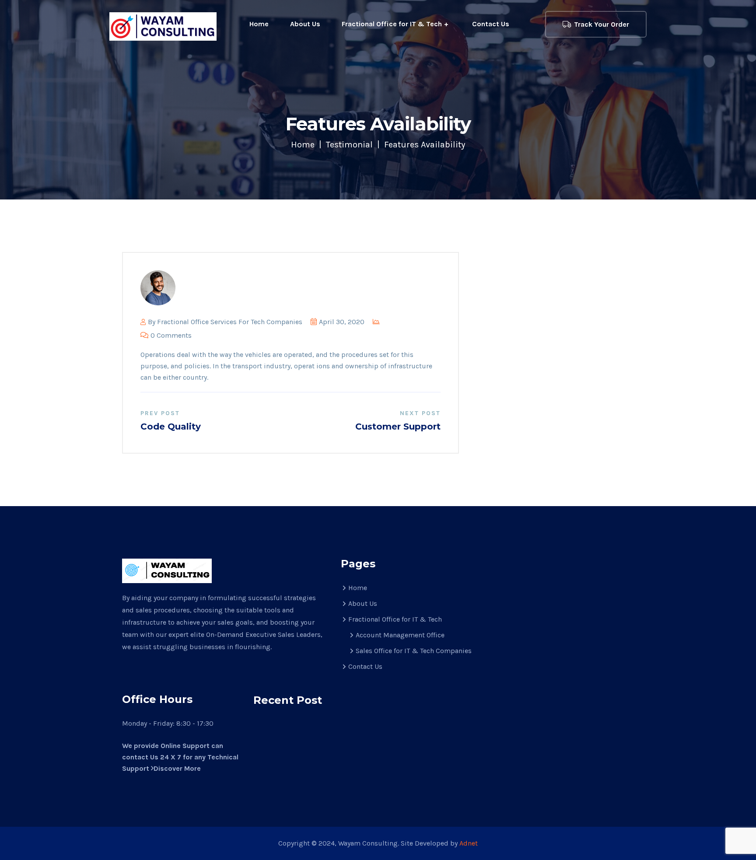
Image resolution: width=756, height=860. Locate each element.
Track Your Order (601, 24)
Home (259, 24)
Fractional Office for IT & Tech (392, 24)
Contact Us (490, 24)
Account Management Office (400, 635)
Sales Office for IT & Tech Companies (414, 651)
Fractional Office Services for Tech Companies (229, 322)
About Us (305, 24)
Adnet (468, 843)
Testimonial (349, 145)
